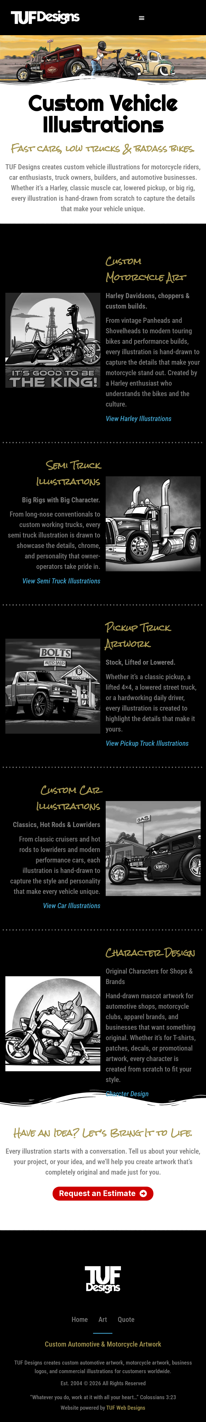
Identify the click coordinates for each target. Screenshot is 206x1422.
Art (102, 1319)
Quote (126, 1319)
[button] (141, 17)
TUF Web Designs (125, 1408)
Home (80, 1319)
